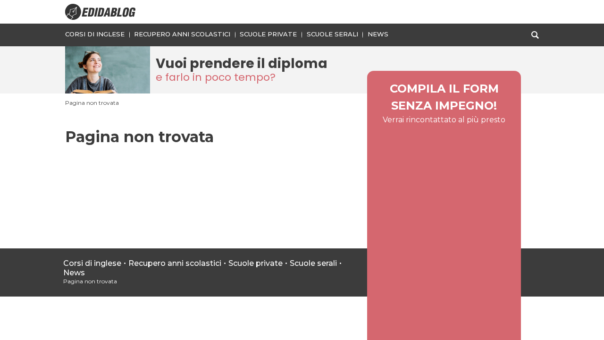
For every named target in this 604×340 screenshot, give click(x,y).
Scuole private (268, 34)
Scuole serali (332, 34)
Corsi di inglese (95, 34)
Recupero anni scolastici (182, 34)
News (378, 34)
